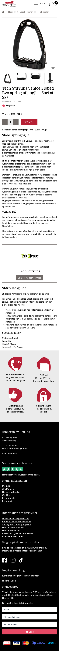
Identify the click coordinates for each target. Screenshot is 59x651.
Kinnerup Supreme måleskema (16, 521)
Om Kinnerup (8, 489)
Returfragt (7, 501)
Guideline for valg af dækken (15, 518)
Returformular (9, 498)
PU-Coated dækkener (12, 536)
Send (31, 631)
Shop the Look (9, 580)
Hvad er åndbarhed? (11, 530)
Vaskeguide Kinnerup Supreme (16, 524)
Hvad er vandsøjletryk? (13, 527)
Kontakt (6, 486)
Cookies (6, 495)
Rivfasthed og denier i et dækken (17, 533)
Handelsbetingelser (11, 492)
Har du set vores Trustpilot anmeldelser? (21, 474)
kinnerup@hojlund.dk (17, 448)
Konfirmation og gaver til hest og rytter (20, 575)
